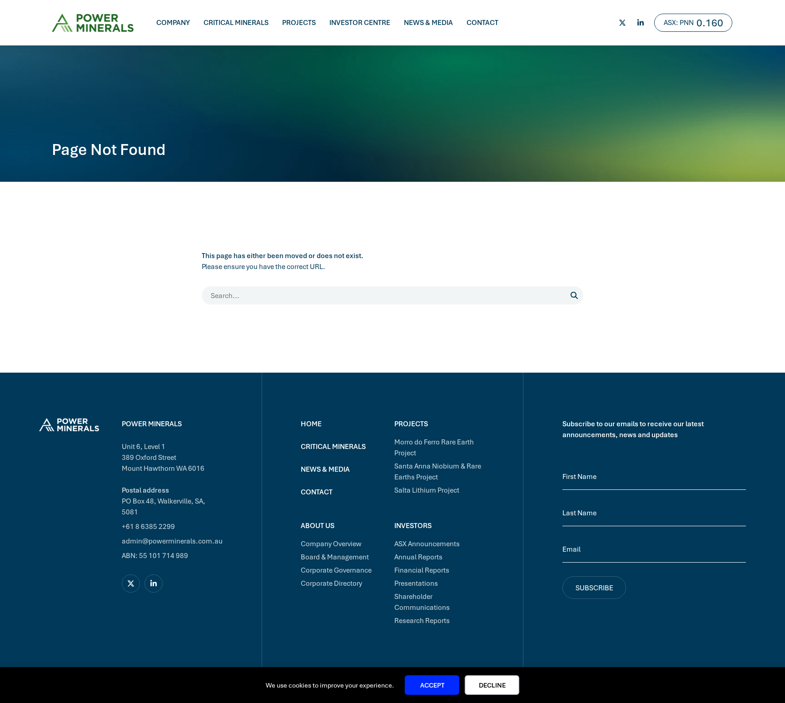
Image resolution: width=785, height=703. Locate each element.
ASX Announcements (427, 543)
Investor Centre (359, 22)
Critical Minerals (236, 22)
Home (311, 423)
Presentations (416, 583)
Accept (432, 685)
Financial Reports (421, 569)
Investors (413, 525)
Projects (299, 22)
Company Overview (331, 543)
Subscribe (594, 587)
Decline (492, 685)
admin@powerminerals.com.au (172, 540)
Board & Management (335, 556)
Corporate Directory (331, 583)
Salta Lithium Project (426, 489)
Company (173, 22)
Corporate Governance (336, 569)
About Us (317, 525)
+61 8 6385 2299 (148, 526)
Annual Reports (418, 556)
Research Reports (422, 620)
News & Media (428, 22)
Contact (482, 22)
